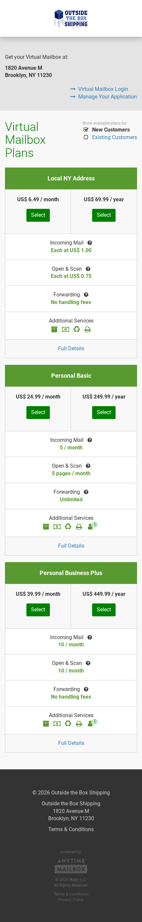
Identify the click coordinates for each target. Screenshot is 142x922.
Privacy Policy (71, 900)
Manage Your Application (107, 97)
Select (38, 215)
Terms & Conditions (71, 829)
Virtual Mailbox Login (103, 89)
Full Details (71, 348)
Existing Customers (114, 137)
